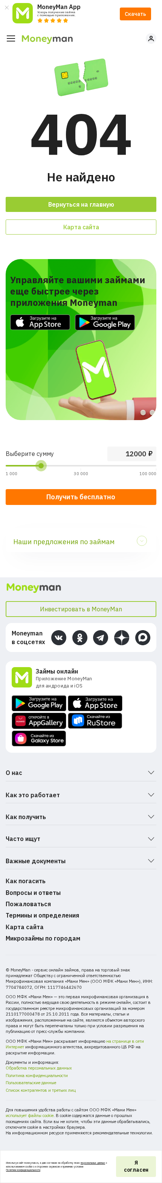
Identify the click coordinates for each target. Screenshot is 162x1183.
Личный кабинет (151, 38)
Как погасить (26, 881)
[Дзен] (121, 637)
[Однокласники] (79, 637)
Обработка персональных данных (39, 1068)
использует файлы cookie (29, 1115)
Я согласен (136, 1166)
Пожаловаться (28, 904)
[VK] (58, 637)
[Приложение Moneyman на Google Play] (39, 703)
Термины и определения (42, 915)
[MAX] (142, 637)
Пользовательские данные (31, 1082)
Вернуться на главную (81, 204)
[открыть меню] (11, 38)
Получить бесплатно (80, 497)
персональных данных (93, 1163)
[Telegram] (100, 637)
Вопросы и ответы (33, 892)
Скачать (135, 14)
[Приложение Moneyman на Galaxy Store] (39, 738)
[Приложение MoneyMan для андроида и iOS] (24, 678)
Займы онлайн (57, 671)
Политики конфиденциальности (23, 1170)
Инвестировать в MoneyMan (81, 609)
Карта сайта (81, 227)
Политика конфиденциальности (37, 1075)
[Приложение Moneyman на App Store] (95, 703)
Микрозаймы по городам (43, 938)
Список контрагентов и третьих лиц (41, 1090)
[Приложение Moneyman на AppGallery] (39, 721)
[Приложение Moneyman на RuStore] (95, 721)
